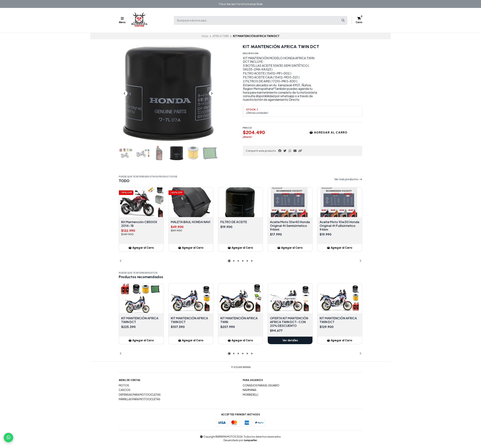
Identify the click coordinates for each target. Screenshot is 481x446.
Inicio (205, 36)
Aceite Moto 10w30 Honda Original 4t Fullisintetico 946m (339, 225)
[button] (300, 150)
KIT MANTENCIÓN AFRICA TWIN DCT (139, 320)
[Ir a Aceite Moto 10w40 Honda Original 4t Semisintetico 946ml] (290, 202)
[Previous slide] (124, 93)
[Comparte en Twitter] (285, 150)
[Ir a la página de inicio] (139, 20)
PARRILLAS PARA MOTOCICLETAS (139, 399)
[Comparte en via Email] (295, 150)
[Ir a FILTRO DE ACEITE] (240, 202)
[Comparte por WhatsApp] (290, 150)
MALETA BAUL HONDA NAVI (190, 222)
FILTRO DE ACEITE (233, 222)
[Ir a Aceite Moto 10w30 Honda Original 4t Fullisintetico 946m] (339, 202)
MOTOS (124, 385)
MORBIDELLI (250, 394)
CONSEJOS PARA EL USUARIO (261, 385)
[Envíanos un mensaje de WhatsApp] (8, 437)
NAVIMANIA (249, 389)
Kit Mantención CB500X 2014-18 (139, 224)
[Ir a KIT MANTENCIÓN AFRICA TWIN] (240, 298)
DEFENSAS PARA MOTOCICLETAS (140, 394)
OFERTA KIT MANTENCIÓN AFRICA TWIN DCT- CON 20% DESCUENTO (289, 322)
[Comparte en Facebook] (280, 150)
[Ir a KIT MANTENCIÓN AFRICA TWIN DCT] (141, 298)
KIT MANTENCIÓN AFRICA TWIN (239, 320)
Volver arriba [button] (242, 367)
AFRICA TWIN (221, 36)
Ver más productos (346, 179)
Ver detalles (290, 340)
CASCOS (124, 389)
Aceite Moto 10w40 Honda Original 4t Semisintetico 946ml (290, 225)
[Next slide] (212, 93)
